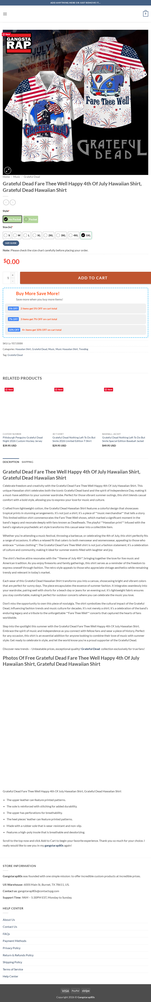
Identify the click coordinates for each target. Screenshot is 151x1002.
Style (6, 210)
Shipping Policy (12, 962)
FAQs (6, 933)
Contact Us (10, 926)
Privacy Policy (11, 948)
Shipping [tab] (27, 461)
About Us (9, 919)
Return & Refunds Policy (18, 955)
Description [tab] (11, 461)
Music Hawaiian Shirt (67, 349)
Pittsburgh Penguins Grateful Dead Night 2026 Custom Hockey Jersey (23, 439)
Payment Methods (14, 940)
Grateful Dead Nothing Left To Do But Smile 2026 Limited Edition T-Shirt (73, 439)
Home (6, 176)
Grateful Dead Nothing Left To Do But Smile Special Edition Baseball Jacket (123, 439)
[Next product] (6, 202)
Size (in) (8, 227)
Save (8, 34)
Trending (83, 349)
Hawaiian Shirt (23, 349)
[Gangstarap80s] (75, 14)
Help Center (10, 976)
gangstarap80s (54, 845)
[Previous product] (12, 202)
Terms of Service (13, 969)
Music (16, 176)
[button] (5, 13)
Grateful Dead (32, 176)
